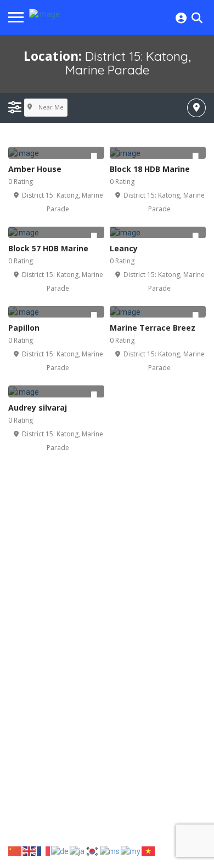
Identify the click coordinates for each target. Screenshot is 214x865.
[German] (60, 850)
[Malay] (110, 850)
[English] (29, 850)
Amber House (34, 169)
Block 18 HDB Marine (150, 169)
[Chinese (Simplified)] (15, 850)
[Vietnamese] (149, 850)
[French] (44, 850)
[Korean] (93, 850)
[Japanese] (78, 850)
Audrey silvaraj (37, 407)
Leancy (124, 248)
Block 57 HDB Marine (48, 248)
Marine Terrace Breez (152, 327)
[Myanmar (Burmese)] (131, 850)
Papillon (24, 327)
